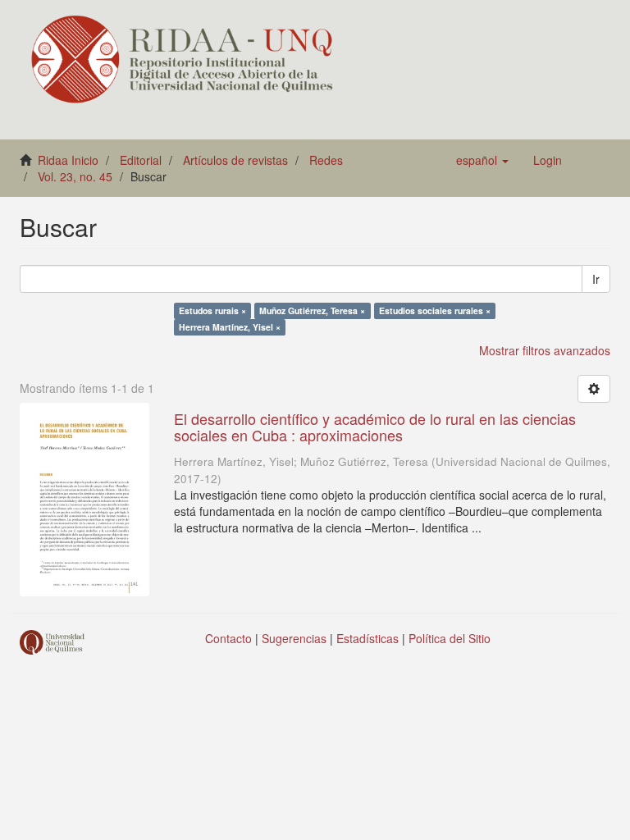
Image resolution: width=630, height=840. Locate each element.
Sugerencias (294, 638)
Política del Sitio (450, 638)
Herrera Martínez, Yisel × (230, 327)
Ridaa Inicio (68, 160)
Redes (326, 160)
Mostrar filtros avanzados (544, 350)
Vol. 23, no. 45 (75, 176)
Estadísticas (367, 638)
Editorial (141, 160)
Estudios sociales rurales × (435, 310)
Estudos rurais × (212, 310)
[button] (482, 159)
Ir (596, 279)
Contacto (228, 638)
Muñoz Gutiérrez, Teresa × (312, 310)
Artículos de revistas (235, 160)
